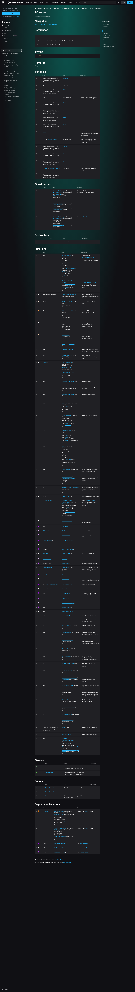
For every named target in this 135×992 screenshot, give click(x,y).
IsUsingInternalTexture (67, 611)
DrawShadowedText (67, 430)
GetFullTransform (66, 535)
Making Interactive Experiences (11, 71)
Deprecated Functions (109, 46)
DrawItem (64, 381)
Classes (105, 42)
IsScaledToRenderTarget (68, 603)
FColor (63, 275)
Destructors (106, 37)
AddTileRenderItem (66, 255)
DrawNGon (64, 403)
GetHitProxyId (65, 545)
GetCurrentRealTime (59, 847)
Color (64, 89)
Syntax (105, 28)
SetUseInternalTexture (67, 720)
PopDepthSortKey (66, 615)
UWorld (54, 206)
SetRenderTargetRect (67, 691)
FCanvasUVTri (65, 282)
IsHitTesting (65, 598)
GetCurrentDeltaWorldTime (60, 843)
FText (66, 435)
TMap (44, 132)
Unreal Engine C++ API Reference (12, 96)
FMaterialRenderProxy (70, 268)
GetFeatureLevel (66, 530)
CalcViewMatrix (65, 335)
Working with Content (9, 60)
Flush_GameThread (66, 469)
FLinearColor (71, 344)
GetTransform (65, 579)
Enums (105, 44)
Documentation (47, 8)
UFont (66, 421)
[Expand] (3, 55)
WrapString (65, 738)
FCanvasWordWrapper (54, 168)
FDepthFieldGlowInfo (70, 512)
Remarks (106, 31)
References (106, 26)
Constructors (107, 35)
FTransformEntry (54, 584)
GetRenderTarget (66, 553)
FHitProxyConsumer (57, 192)
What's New (7, 55)
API (36, 24)
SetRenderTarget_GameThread (69, 678)
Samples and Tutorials (9, 90)
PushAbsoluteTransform (67, 625)
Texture (65, 146)
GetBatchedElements (67, 500)
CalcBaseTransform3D (67, 310)
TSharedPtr (45, 168)
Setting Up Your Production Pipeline (10, 81)
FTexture (67, 460)
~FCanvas (65, 242)
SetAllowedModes (66, 648)
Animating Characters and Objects (12, 73)
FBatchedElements (47, 500)
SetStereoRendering (67, 714)
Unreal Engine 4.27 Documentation (10, 53)
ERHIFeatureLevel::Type (58, 195)
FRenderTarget (61, 190)
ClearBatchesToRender (67, 349)
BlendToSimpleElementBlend (69, 294)
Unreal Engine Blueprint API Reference (10, 93)
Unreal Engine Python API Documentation (10, 99)
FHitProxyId (65, 271)
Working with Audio (8, 75)
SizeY (64, 124)
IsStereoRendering (66, 607)
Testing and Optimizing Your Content (11, 84)
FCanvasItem (71, 381)
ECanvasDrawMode (57, 209)
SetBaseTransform (66, 656)
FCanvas (55, 190)
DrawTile (64, 446)
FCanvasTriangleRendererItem (89, 282)
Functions (106, 39)
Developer (39, 8)
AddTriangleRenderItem (67, 280)
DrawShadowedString (67, 415)
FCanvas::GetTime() (84, 843)
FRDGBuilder (69, 362)
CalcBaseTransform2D (67, 301)
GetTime (64, 574)
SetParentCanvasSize (67, 670)
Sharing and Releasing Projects (11, 87)
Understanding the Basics (10, 58)
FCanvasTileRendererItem (88, 257)
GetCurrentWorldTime (59, 852)
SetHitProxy (65, 663)
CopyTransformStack (67, 355)
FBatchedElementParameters (69, 503)
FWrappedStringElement (72, 746)
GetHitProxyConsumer (67, 540)
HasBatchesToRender (67, 593)
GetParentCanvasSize (67, 549)
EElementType (65, 502)
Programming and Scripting (10, 68)
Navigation (106, 24)
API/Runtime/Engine (51, 24)
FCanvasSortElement (52, 139)
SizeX (64, 117)
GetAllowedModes (66, 496)
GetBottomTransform (67, 521)
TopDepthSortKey (66, 734)
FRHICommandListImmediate (68, 478)
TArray (44, 139)
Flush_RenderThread (67, 477)
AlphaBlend (65, 78)
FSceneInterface (47, 559)
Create (64, 362)
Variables (106, 33)
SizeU (64, 102)
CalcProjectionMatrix (67, 323)
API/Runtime (41, 24)
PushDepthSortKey (66, 632)
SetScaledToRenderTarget (68, 707)
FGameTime (58, 194)
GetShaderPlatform (66, 563)
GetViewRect (65, 589)
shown (63, 727)
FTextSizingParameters (67, 740)
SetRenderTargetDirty (67, 685)
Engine (48, 36)
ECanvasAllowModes (50, 787)
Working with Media (8, 77)
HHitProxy (71, 663)
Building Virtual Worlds (9, 62)
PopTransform (65, 619)
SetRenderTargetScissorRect (69, 699)
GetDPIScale (65, 526)
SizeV (64, 110)
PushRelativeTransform (67, 640)
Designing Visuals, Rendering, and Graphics (12, 65)
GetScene (64, 559)
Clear (63, 344)
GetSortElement (66, 567)
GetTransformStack (67, 584)
